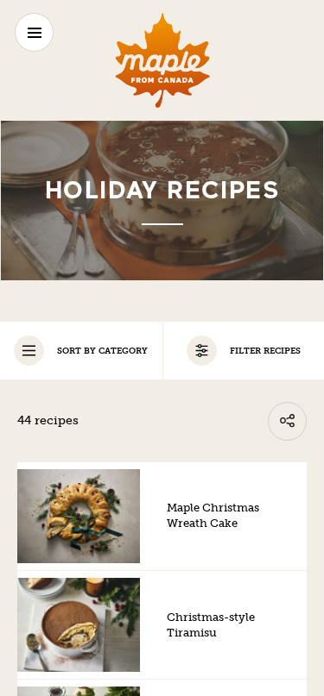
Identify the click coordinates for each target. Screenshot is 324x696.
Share (287, 421)
